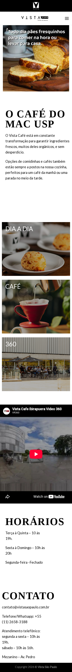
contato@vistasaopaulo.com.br (25, 607)
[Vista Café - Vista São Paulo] (35, 18)
